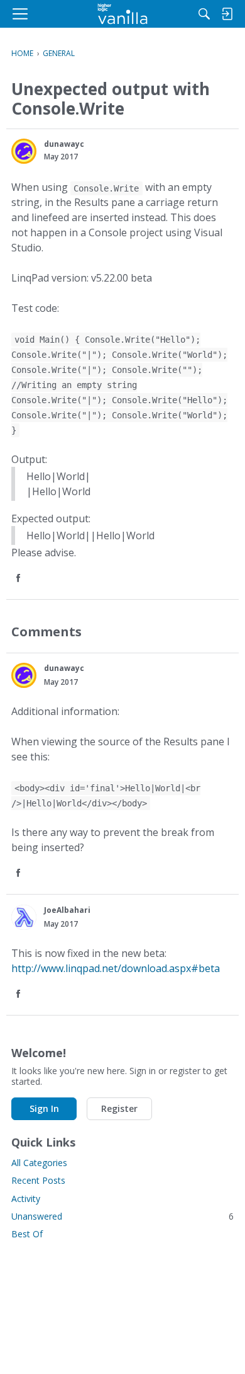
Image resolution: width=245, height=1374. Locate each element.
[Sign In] (226, 14)
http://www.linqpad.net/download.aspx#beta (115, 968)
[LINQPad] (123, 14)
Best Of (27, 1234)
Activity (25, 1199)
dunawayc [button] (64, 144)
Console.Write (106, 188)
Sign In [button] (44, 1108)
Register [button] (119, 1108)
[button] (23, 151)
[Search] (204, 14)
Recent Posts (38, 1180)
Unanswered (122, 1216)
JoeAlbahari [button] (67, 910)
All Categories (39, 1163)
